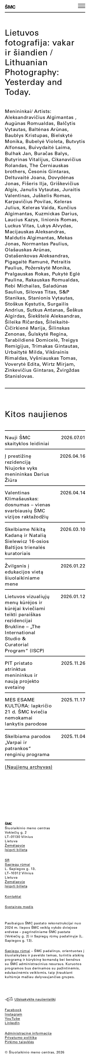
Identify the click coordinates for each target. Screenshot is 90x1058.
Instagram (13, 1014)
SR (7, 860)
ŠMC (10, 7)
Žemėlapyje (15, 845)
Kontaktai (13, 896)
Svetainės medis (19, 907)
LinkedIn (12, 1023)
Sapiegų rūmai (17, 864)
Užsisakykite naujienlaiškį (35, 999)
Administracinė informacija (28, 1033)
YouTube (12, 1018)
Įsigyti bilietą (16, 850)
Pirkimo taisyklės (19, 1042)
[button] (81, 6)
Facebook (13, 1010)
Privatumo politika (21, 1037)
